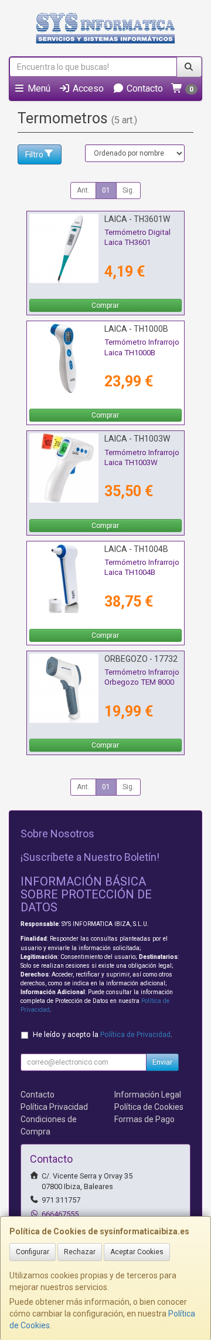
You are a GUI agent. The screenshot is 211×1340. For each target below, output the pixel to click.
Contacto (143, 88)
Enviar (162, 1062)
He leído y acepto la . (102, 1034)
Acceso (87, 88)
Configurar (32, 1252)
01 (106, 190)
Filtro (34, 154)
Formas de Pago (144, 1119)
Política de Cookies (148, 1107)
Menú (37, 88)
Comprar (105, 305)
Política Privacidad (54, 1107)
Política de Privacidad (135, 1034)
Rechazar (80, 1252)
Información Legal (147, 1094)
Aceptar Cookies (137, 1252)
